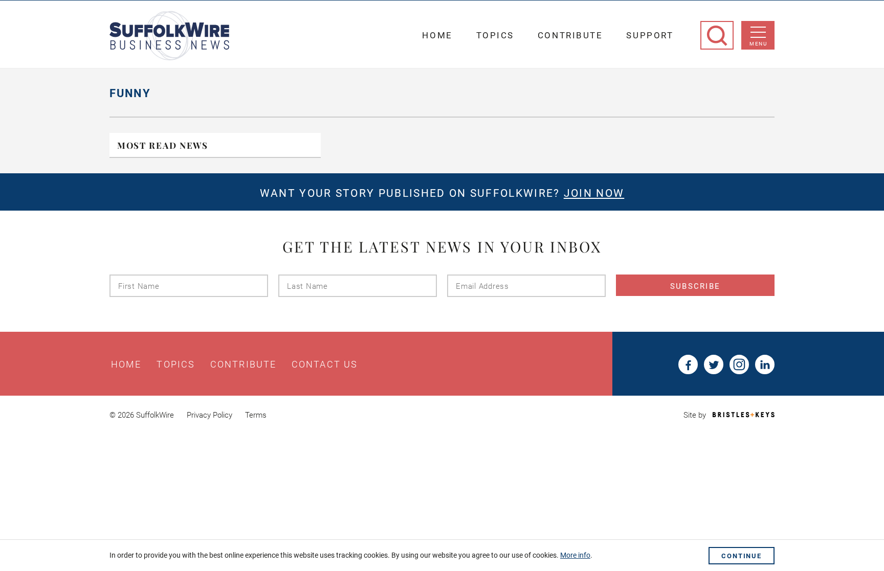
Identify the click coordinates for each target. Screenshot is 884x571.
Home (437, 35)
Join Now (594, 193)
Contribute (570, 35)
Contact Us (325, 364)
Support (649, 35)
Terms (256, 415)
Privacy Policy (209, 415)
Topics (495, 35)
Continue (741, 556)
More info (575, 555)
